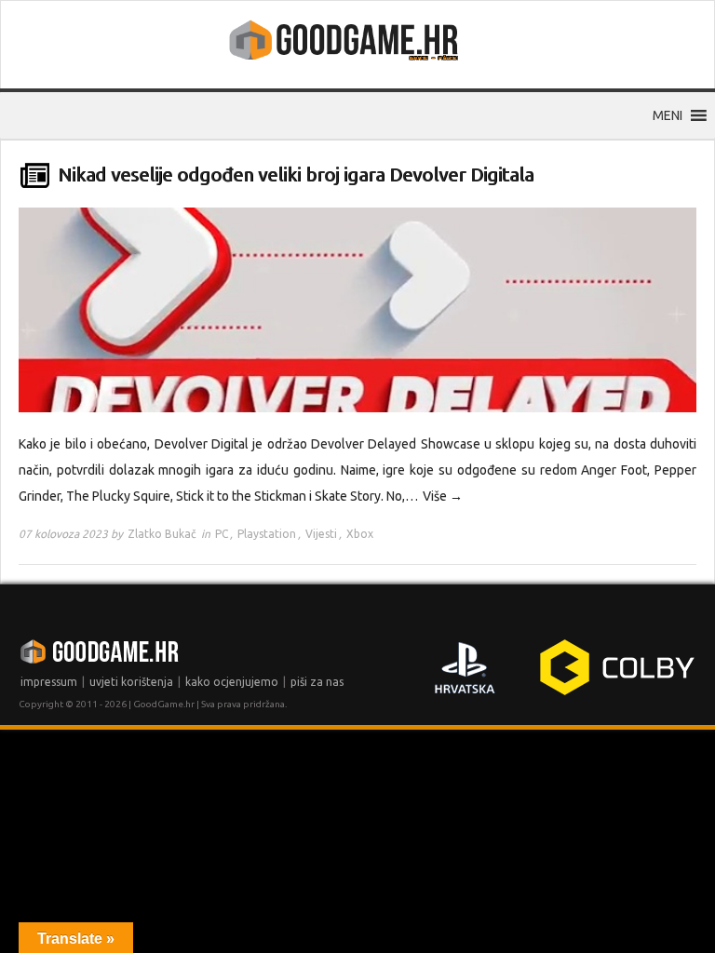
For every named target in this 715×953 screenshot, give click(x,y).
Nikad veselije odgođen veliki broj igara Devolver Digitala (295, 174)
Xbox (359, 534)
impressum (48, 682)
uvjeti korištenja (131, 682)
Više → (443, 496)
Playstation (266, 534)
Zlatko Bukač (162, 534)
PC (221, 534)
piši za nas (317, 682)
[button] (667, 115)
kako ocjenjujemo (231, 682)
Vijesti (321, 534)
